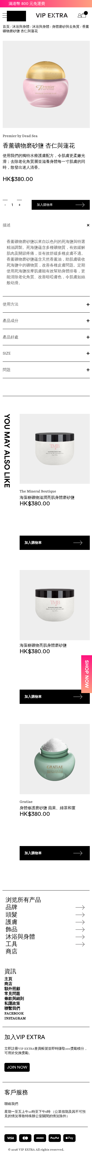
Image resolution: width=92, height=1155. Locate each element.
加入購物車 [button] (33, 542)
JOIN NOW (17, 1067)
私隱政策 (12, 1003)
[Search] (16, 16)
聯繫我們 (12, 1008)
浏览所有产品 (23, 900)
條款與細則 (14, 998)
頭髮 (11, 915)
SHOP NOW (86, 674)
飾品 (11, 929)
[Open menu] (4, 16)
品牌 (11, 907)
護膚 (11, 922)
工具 (11, 944)
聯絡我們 (11, 1104)
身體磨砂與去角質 (65, 27)
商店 (11, 952)
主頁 (8, 979)
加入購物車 (45, 205)
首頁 (6, 27)
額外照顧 (12, 989)
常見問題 (12, 993)
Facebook (14, 1013)
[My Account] (79, 16)
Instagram (15, 1018)
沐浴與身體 (20, 27)
